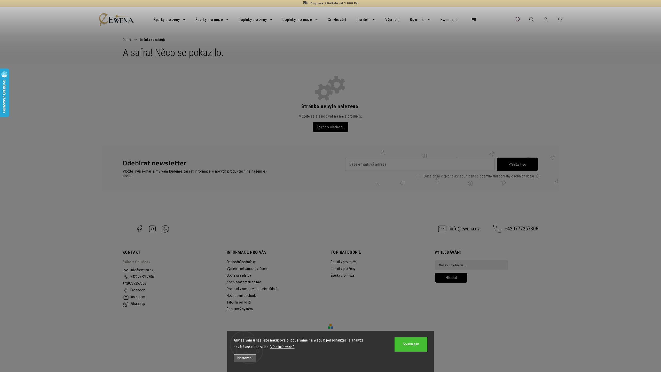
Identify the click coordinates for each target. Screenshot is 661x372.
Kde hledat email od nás (244, 282)
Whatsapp (165, 229)
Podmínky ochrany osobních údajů (252, 289)
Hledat (451, 277)
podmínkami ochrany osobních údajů (507, 176)
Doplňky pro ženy (342, 269)
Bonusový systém (240, 309)
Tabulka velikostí (239, 302)
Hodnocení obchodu (242, 295)
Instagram (152, 229)
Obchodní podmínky (241, 262)
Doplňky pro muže (343, 262)
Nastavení (245, 358)
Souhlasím (411, 344)
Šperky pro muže (342, 275)
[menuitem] (169, 20)
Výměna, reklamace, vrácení (247, 269)
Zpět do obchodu (331, 127)
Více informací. (282, 347)
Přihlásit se (517, 164)
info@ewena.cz (465, 229)
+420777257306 (521, 229)
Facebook (139, 229)
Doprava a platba (239, 275)
